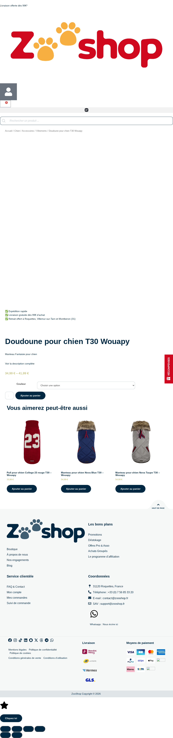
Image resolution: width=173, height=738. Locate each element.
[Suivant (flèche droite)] (16, 735)
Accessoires (28, 131)
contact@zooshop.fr (115, 598)
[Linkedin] (26, 640)
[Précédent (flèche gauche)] (5, 735)
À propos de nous (17, 554)
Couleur (21, 384)
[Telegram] (46, 640)
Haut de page (158, 508)
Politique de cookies (20, 653)
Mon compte (14, 592)
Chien (17, 131)
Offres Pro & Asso (98, 545)
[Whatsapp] (52, 640)
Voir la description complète (19, 363)
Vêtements (41, 131)
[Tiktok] (20, 640)
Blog (9, 565)
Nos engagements (18, 560)
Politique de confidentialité (43, 649)
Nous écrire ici (110, 624)
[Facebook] (10, 640)
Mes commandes (17, 597)
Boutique (12, 549)
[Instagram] (15, 640)
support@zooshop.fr (112, 603)
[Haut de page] (158, 504)
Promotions (95, 534)
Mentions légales (17, 649)
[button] (86, 110)
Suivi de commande (19, 603)
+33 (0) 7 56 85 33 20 (120, 592)
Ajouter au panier (30, 395)
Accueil (8, 131)
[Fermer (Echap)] (39, 729)
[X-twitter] (36, 640)
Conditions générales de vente (24, 658)
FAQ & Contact (16, 586)
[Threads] (41, 640)
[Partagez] (28, 729)
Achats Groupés (97, 551)
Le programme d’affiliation (103, 556)
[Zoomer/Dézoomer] (5, 729)
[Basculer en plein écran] (16, 729)
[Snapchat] (31, 640)
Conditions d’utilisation (55, 658)
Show (169, 369)
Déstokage (94, 540)
